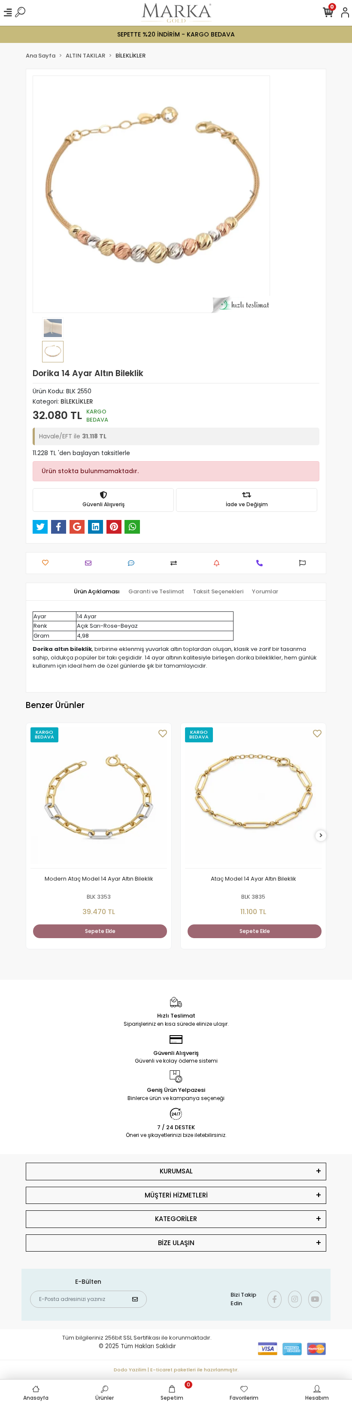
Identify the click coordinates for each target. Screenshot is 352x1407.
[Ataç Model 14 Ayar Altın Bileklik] (253, 798)
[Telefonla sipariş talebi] (261, 563)
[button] (50, 194)
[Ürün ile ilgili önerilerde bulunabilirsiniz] (304, 563)
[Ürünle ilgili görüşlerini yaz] (133, 563)
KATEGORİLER (176, 1218)
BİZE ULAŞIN (176, 1242)
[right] (321, 836)
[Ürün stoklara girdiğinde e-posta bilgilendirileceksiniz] (219, 563)
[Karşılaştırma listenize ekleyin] (175, 563)
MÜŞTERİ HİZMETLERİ (176, 1195)
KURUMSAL (176, 1171)
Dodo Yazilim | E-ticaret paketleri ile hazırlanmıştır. (176, 1369)
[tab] (97, 591)
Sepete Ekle (100, 931)
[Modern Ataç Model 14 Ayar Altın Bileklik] (98, 798)
